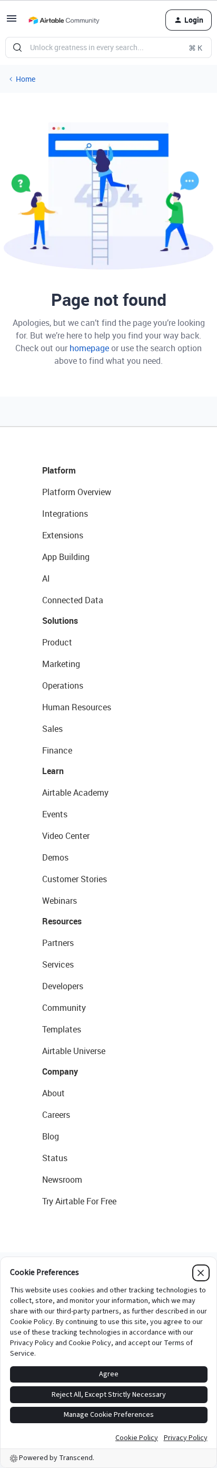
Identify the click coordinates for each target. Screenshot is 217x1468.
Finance (57, 750)
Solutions (60, 620)
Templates (61, 1029)
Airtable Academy (75, 792)
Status (54, 1158)
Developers (62, 986)
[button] (11, 22)
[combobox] (108, 47)
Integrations (65, 513)
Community (64, 1007)
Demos (55, 857)
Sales (52, 729)
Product (57, 642)
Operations (62, 685)
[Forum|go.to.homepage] (63, 20)
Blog (50, 1136)
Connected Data (72, 600)
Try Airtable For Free (79, 1201)
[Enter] (17, 47)
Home (25, 79)
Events (54, 814)
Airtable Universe (73, 1051)
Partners (58, 943)
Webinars (59, 900)
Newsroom (62, 1179)
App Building (66, 557)
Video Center (66, 836)
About (53, 1093)
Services (58, 964)
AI (46, 578)
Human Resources (76, 707)
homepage (89, 348)
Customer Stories (74, 879)
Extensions (62, 535)
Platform (59, 470)
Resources (62, 921)
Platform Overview (76, 492)
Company (60, 1071)
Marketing (61, 664)
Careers (56, 1115)
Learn (53, 771)
